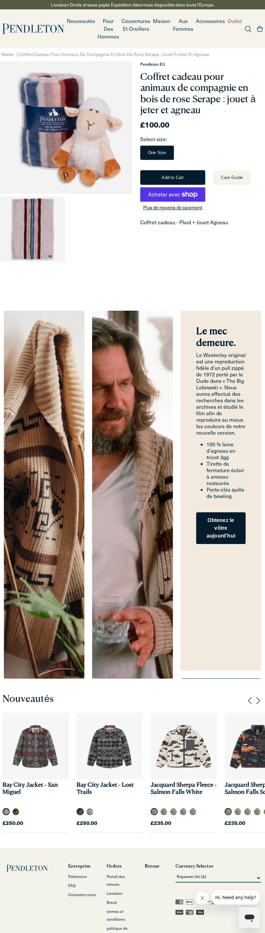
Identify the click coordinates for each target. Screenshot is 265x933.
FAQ (72, 885)
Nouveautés (81, 20)
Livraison (114, 893)
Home (7, 54)
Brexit (112, 902)
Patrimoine (77, 876)
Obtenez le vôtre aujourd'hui (221, 528)
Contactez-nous (82, 894)
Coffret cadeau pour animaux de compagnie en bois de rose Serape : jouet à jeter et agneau (114, 54)
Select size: (153, 139)
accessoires (210, 20)
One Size (157, 152)
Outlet (235, 20)
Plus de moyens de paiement (172, 207)
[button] (108, 29)
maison (161, 20)
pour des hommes (108, 28)
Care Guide (232, 177)
